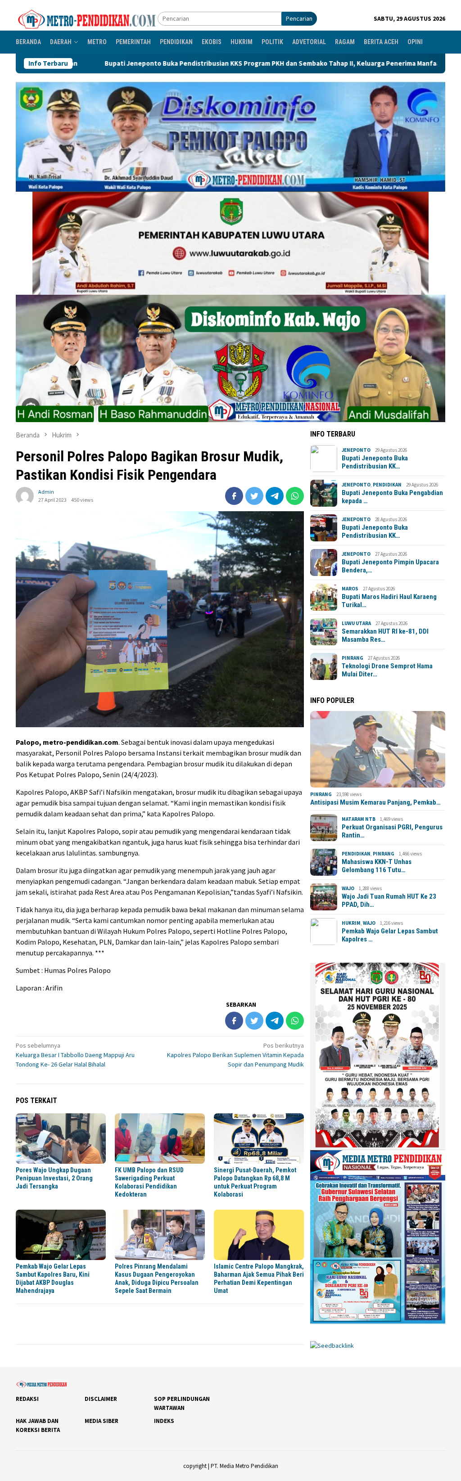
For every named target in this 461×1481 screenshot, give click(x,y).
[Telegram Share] (275, 496)
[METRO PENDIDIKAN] (87, 18)
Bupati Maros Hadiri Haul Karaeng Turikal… (389, 601)
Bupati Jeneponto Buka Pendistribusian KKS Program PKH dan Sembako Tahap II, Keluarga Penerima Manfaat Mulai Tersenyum (203, 63)
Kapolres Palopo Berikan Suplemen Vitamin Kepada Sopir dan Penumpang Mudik (235, 1054)
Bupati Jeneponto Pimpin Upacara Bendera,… (390, 566)
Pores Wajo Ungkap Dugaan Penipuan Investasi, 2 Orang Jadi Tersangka (54, 1178)
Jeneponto (356, 450)
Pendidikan (387, 485)
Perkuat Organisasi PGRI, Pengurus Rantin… (392, 831)
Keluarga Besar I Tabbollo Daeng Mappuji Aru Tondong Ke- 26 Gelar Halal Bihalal (75, 1054)
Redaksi (27, 1399)
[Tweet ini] (254, 496)
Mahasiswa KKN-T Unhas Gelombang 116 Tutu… (376, 866)
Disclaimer (101, 1399)
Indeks (164, 1421)
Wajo (348, 888)
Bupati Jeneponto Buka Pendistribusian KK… (375, 462)
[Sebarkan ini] (234, 496)
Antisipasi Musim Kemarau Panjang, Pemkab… (375, 802)
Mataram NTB (358, 819)
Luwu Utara (356, 623)
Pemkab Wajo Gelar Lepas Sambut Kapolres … (390, 935)
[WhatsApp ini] (295, 496)
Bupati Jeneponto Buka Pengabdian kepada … (392, 497)
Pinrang (352, 658)
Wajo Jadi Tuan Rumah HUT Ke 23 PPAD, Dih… (389, 900)
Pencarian (299, 18)
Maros (350, 588)
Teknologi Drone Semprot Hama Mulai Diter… (387, 670)
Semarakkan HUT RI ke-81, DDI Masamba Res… (385, 635)
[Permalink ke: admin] (25, 495)
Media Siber (101, 1421)
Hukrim (351, 923)
